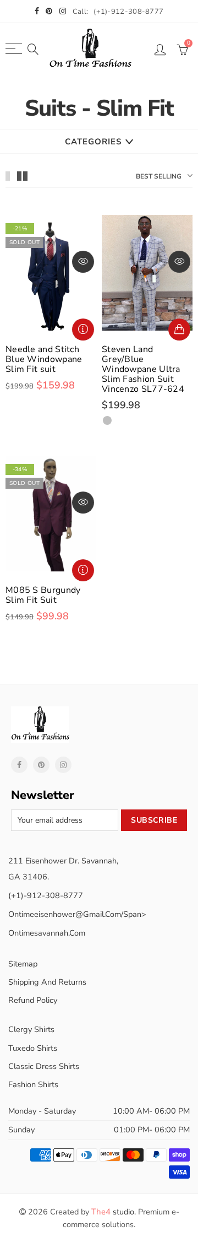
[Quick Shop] (179, 329)
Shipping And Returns (47, 981)
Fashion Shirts (33, 1084)
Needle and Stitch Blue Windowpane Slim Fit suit (44, 359)
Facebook (19, 765)
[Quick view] (83, 262)
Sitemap (22, 963)
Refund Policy (32, 1000)
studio (112, 1211)
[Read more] (83, 329)
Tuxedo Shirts (32, 1048)
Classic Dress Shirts (43, 1066)
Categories (93, 141)
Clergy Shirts (31, 1029)
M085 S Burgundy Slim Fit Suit (43, 595)
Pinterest (41, 765)
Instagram (63, 765)
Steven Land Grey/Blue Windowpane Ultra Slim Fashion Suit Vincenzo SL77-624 (143, 369)
